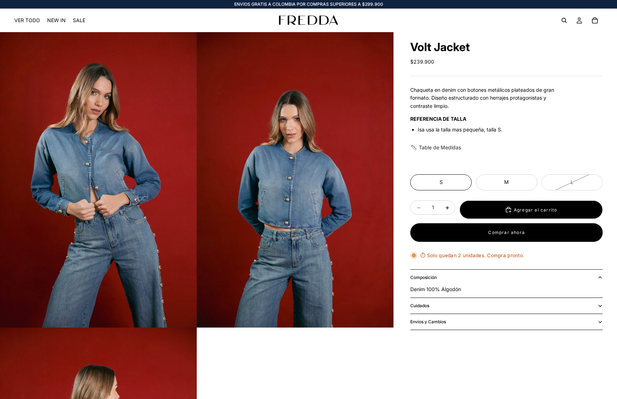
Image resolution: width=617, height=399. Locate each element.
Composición (423, 277)
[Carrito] (595, 20)
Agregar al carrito (535, 210)
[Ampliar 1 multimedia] (98, 180)
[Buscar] (564, 20)
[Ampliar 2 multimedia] (295, 180)
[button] (435, 147)
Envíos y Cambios (428, 321)
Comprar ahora (506, 232)
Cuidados (419, 305)
